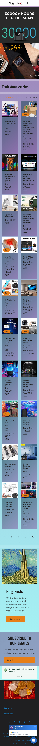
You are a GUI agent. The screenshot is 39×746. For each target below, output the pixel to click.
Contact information (20, 744)
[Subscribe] (32, 660)
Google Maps (8, 713)
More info (19, 676)
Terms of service (14, 740)
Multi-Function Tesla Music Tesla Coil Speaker (28, 505)
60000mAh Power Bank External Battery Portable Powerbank (28, 219)
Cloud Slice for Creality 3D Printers (10, 340)
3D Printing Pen (10, 300)
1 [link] (4, 537)
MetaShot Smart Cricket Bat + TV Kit (10, 123)
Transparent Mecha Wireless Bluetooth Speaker (10, 178)
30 (33, 537)
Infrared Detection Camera (26, 466)
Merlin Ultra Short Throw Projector (27, 302)
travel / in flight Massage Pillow (10, 259)
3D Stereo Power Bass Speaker (8, 383)
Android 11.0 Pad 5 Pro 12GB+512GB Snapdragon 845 (28, 178)
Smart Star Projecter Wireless (26, 423)
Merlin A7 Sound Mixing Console (28, 258)
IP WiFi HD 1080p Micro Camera (27, 340)
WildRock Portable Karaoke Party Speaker (28, 384)
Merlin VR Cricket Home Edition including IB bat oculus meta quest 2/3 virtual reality (28, 127)
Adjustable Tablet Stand (9, 216)
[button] (5, 3)
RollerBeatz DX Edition (10, 422)
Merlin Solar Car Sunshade (10, 465)
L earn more (15, 619)
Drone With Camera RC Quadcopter (8, 504)
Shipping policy (28, 740)
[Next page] (19, 542)
